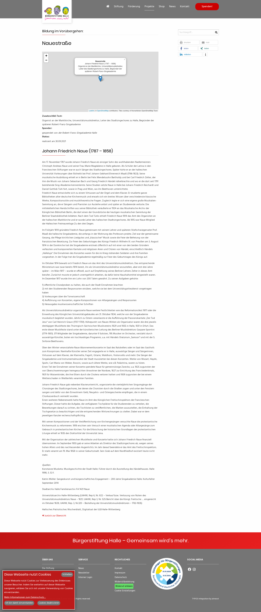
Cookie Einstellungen (125, 591)
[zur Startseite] (57, 11)
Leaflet (91, 110)
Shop (162, 7)
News (172, 7)
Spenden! (207, 6)
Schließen (67, 574)
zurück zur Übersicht (55, 516)
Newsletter (83, 573)
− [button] (46, 60)
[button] (188, 42)
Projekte (149, 7)
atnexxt (215, 599)
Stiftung (118, 7)
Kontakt (184, 7)
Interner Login (85, 577)
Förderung (134, 7)
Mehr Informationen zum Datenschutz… (25, 597)
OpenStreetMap (103, 110)
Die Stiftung (48, 568)
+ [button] (46, 56)
